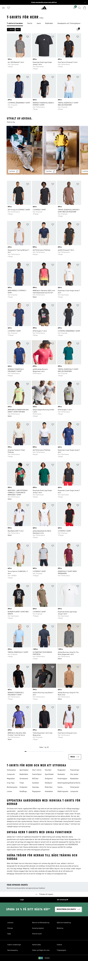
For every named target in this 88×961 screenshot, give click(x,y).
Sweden (47, 958)
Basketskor (74, 779)
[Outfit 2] (61, 150)
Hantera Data (36, 944)
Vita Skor (48, 770)
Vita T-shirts (36, 770)
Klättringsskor (63, 791)
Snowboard (24, 779)
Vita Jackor (74, 774)
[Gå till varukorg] (84, 7)
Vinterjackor (11, 770)
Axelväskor (49, 791)
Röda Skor (49, 787)
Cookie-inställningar (14, 944)
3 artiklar (12, 171)
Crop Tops (10, 783)
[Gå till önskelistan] (8, 7)
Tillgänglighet (61, 950)
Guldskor (35, 783)
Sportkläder (49, 774)
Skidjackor (49, 779)
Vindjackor (23, 787)
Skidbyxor (48, 783)
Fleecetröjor (74, 770)
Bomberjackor (12, 787)
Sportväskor (24, 770)
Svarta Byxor (37, 774)
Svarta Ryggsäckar (62, 787)
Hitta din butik (37, 934)
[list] (44, 23)
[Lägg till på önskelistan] (27, 37)
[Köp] (44, 8)
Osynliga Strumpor (35, 787)
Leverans (10, 922)
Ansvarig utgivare (38, 928)
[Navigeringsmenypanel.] (3, 7)
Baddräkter (24, 774)
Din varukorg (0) (62, 899)
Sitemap (10, 928)
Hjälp (9, 934)
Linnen (9, 791)
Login (22, 899)
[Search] (79, 7)
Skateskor (61, 774)
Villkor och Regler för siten (41, 950)
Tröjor (22, 783)
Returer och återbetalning (40, 922)
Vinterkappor (62, 779)
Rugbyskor (62, 770)
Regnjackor (36, 791)
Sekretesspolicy (12, 950)
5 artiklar (49, 171)
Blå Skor (35, 779)
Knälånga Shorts (23, 792)
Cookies (59, 944)
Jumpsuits (11, 774)
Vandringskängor (64, 783)
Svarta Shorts (75, 783)
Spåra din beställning (64, 922)
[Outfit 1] (24, 150)
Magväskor (11, 779)
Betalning (60, 928)
